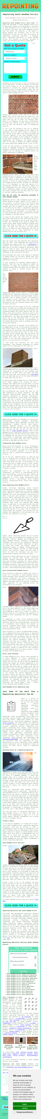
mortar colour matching (28, 656)
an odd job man (9, 1021)
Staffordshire (7, 1057)
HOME (18, 11)
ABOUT (26, 11)
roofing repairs (14, 1031)
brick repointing (21, 742)
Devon (36, 1052)
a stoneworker (20, 1029)
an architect (26, 1016)
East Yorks (7, 1055)
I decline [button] (24, 1108)
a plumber (33, 1023)
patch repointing (17, 556)
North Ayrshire (19, 1055)
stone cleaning (25, 1024)
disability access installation (20, 1028)
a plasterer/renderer (10, 1032)
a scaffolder (20, 1018)
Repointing (6, 419)
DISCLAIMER (36, 11)
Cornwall (29, 1053)
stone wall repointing (24, 735)
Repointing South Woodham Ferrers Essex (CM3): (19, 23)
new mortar (32, 314)
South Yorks (7, 1053)
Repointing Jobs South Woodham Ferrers (20, 1067)
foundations (6, 1023)
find (7, 913)
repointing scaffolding (10, 739)
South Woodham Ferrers (20, 430)
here (8, 937)
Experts (5, 1099)
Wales (36, 1053)
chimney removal (8, 1034)
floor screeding (14, 1019)
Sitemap (4, 1097)
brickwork (24, 931)
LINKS (22, 11)
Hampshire (15, 1053)
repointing (17, 432)
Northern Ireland (26, 1052)
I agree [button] (24, 1104)
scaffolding (32, 244)
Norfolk (22, 1053)
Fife (17, 1052)
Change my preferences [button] (24, 1112)
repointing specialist (29, 705)
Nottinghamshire (32, 1055)
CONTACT (30, 11)
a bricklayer (20, 1026)
